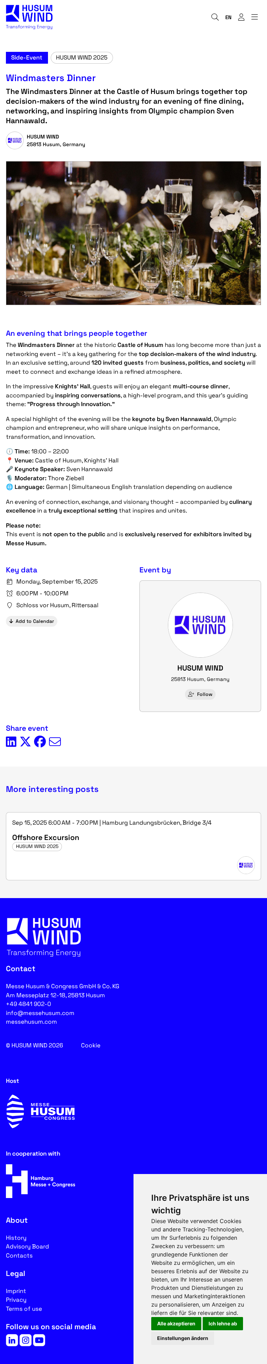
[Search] (215, 17)
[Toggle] (254, 17)
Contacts (19, 1255)
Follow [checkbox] (204, 694)
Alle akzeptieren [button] (176, 1323)
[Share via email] (55, 742)
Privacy (16, 1299)
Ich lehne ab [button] (223, 1323)
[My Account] (241, 17)
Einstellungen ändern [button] (182, 1338)
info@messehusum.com (40, 1013)
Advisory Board (27, 1246)
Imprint (16, 1291)
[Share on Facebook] (40, 742)
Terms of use (24, 1309)
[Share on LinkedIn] (11, 742)
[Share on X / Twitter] (25, 742)
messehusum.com (31, 1021)
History (16, 1238)
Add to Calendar (35, 621)
